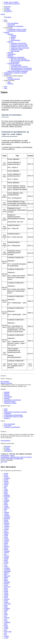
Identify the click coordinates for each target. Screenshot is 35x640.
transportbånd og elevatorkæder (15, 57)
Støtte (9, 82)
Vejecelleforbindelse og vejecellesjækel (21, 69)
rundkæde (13, 35)
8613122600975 (5, 381)
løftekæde (10, 41)
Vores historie (11, 24)
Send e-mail (4, 461)
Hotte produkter (5, 455)
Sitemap (12, 455)
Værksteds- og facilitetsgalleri (15, 26)
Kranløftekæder (5, 457)
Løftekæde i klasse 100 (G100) (19, 46)
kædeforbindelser (15, 40)
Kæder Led (23, 457)
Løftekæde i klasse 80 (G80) (18, 43)
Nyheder (9, 77)
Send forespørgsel (5, 440)
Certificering (7, 74)
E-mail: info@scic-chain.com (12, 3)
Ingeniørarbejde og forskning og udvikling (15, 72)
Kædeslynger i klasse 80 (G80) (19, 45)
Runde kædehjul (15, 62)
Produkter (6, 32)
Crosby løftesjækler (16, 65)
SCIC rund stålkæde (12, 23)
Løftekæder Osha (14, 457)
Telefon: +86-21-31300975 (11, 2)
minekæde (10, 34)
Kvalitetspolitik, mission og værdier (17, 29)
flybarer (13, 38)
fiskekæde (10, 55)
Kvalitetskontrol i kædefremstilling (16, 31)
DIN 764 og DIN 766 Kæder (19, 59)
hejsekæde (10, 52)
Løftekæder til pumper (17, 49)
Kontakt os (10, 83)
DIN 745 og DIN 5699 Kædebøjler (20, 60)
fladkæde (13, 37)
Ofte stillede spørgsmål (13, 79)
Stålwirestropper (15, 51)
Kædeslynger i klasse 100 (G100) (20, 48)
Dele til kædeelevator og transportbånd (21, 68)
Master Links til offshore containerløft (17, 71)
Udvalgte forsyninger (13, 63)
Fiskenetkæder (9, 458)
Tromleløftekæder (18, 458)
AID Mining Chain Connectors (19, 66)
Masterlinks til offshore (10, 403)
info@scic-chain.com (6, 383)
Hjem (5, 20)
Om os (6, 409)
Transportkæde (11, 54)
